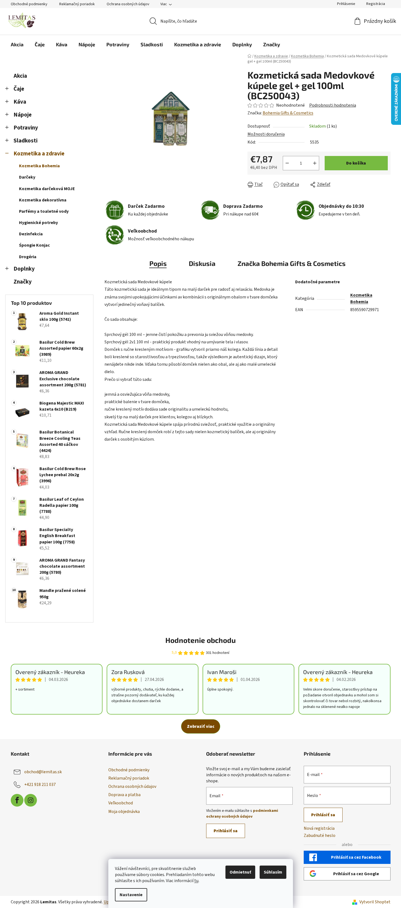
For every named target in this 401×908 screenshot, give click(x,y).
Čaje (19, 89)
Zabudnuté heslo (319, 835)
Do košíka (356, 163)
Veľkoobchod (120, 803)
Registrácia (375, 4)
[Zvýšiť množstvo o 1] (315, 163)
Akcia (20, 76)
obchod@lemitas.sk (43, 772)
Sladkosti (25, 141)
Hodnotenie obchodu (200, 640)
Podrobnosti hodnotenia (332, 105)
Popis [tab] (158, 263)
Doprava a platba (124, 795)
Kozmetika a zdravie (39, 154)
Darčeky (27, 177)
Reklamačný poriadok (77, 4)
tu (196, 881)
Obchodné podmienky (29, 4)
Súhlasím (273, 872)
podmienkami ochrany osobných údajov (242, 813)
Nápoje (23, 115)
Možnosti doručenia (266, 134)
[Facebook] (17, 800)
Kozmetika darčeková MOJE (47, 189)
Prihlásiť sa (226, 831)
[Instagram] (30, 800)
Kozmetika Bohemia (39, 166)
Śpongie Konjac (34, 245)
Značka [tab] (292, 263)
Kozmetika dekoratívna (42, 200)
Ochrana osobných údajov (128, 4)
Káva (20, 102)
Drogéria (27, 257)
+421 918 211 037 (40, 785)
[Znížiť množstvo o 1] (287, 163)
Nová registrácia (319, 828)
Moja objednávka (124, 812)
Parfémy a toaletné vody (44, 211)
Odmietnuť (240, 872)
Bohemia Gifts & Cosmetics (288, 113)
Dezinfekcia (31, 234)
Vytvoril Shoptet (375, 902)
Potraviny (26, 128)
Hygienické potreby (38, 223)
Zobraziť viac (200, 726)
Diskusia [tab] (202, 263)
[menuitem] (17, 44)
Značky (23, 282)
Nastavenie (131, 895)
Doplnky (24, 269)
